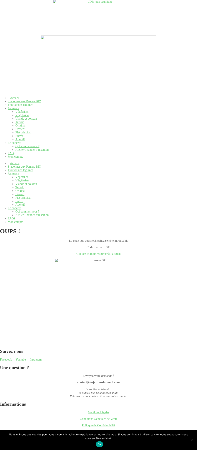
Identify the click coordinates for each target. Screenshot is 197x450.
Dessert (19, 129)
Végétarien (22, 115)
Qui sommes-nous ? (27, 146)
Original (20, 125)
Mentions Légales (98, 412)
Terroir (19, 122)
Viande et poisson (26, 118)
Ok (99, 444)
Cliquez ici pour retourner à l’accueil (98, 253)
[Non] (192, 440)
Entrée (19, 135)
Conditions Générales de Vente (98, 418)
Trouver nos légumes (20, 104)
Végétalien (21, 111)
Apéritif (20, 139)
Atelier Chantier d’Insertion (32, 149)
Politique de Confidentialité (98, 425)
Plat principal (23, 132)
